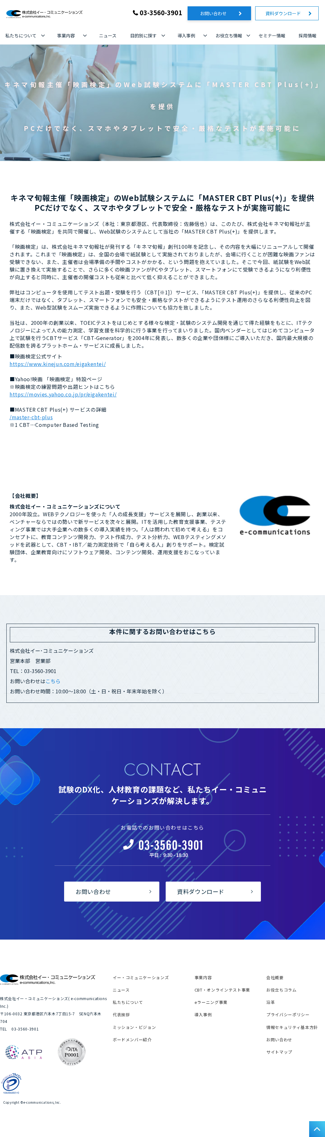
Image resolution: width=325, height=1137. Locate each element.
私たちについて (20, 35)
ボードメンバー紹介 (132, 1040)
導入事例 (186, 35)
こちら (53, 681)
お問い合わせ (217, 13)
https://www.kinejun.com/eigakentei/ (58, 364)
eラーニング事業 (211, 1002)
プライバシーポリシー (287, 1015)
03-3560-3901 (161, 12)
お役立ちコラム (281, 990)
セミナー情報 (272, 35)
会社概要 (275, 977)
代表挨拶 (121, 1015)
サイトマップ (279, 1052)
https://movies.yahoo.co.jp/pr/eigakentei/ (63, 394)
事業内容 (66, 35)
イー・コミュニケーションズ (141, 977)
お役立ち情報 (229, 35)
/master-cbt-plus (31, 417)
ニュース (107, 35)
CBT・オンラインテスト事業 (222, 990)
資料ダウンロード (285, 13)
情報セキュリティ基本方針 (292, 1027)
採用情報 (307, 35)
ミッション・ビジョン (134, 1027)
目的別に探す (143, 35)
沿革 (270, 1002)
